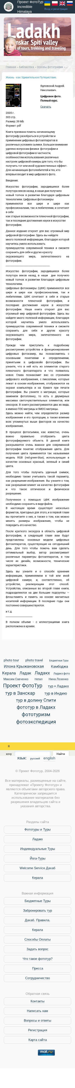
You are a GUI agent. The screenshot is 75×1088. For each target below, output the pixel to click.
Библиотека (27, 67)
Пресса (37, 968)
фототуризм (36, 714)
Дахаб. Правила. (37, 920)
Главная (11, 67)
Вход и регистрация (56, 9)
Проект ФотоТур (22, 686)
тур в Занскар (20, 693)
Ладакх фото (61, 673)
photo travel (34, 660)
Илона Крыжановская (24, 667)
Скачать (45, 106)
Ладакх (42, 673)
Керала (9, 673)
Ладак (25, 673)
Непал (38, 679)
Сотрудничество (37, 978)
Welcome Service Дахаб (37, 868)
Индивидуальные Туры (37, 849)
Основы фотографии (50, 67)
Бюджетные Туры (58, 660)
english (49, 758)
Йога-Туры (37, 858)
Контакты (37, 1001)
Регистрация (37, 1030)
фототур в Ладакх (36, 707)
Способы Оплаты (37, 939)
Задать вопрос (37, 949)
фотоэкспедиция (36, 722)
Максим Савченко (15, 679)
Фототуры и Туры (37, 829)
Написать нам (37, 1011)
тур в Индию (55, 694)
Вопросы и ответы (37, 1020)
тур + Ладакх (58, 686)
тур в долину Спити (36, 700)
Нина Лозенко (58, 679)
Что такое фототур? (37, 959)
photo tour (11, 660)
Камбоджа (59, 666)
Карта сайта (37, 1040)
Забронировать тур (37, 910)
